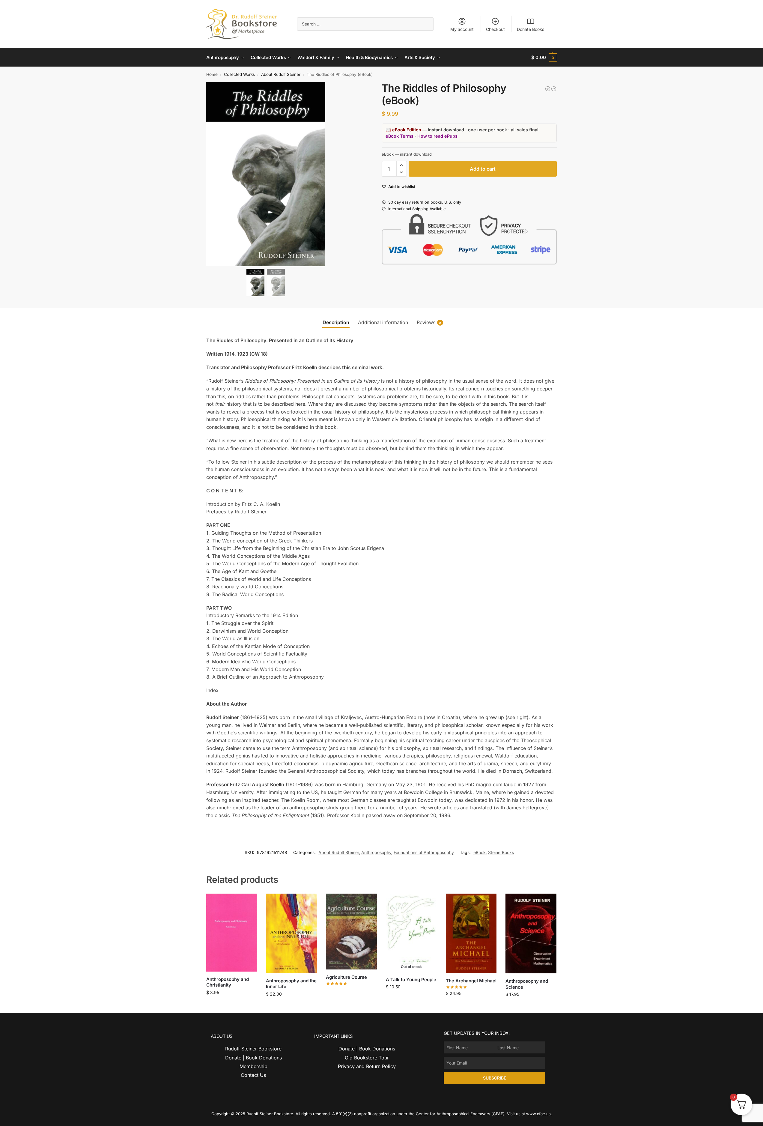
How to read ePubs (437, 136)
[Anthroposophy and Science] (530, 933)
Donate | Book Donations (253, 1058)
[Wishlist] (247, 902)
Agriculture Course (346, 977)
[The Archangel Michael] (471, 933)
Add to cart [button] (231, 1005)
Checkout (495, 29)
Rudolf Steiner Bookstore (253, 1049)
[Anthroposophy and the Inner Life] (291, 933)
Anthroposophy (376, 852)
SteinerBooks (501, 852)
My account (462, 29)
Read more (351, 992)
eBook (479, 852)
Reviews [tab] (429, 322)
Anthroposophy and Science (526, 984)
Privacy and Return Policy (367, 1066)
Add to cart (483, 169)
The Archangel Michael (471, 981)
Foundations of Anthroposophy (424, 852)
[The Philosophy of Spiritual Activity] (554, 89)
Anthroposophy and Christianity (227, 982)
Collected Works (239, 74)
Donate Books (530, 29)
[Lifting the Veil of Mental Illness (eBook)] (548, 89)
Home (212, 74)
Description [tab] (336, 322)
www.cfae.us (538, 1113)
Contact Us (253, 1075)
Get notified (411, 999)
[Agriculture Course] (351, 931)
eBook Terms (399, 136)
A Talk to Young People (411, 979)
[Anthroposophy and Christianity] (231, 932)
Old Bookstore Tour (367, 1058)
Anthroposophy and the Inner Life (291, 984)
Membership (253, 1066)
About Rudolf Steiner (280, 74)
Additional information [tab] (383, 322)
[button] (544, 57)
